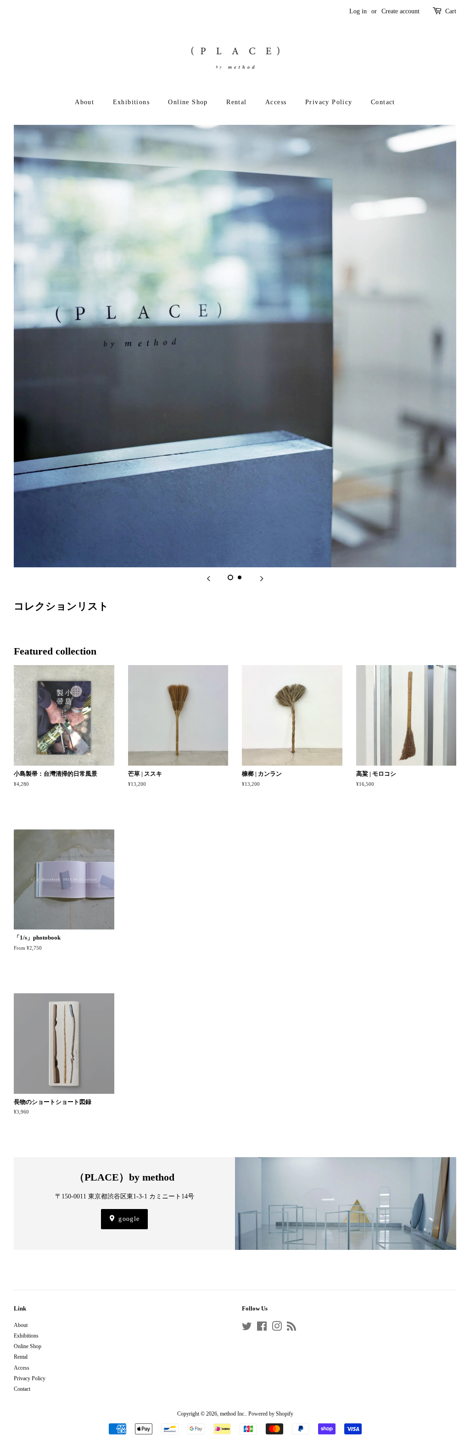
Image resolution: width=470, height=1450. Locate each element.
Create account (400, 11)
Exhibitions (131, 102)
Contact (383, 102)
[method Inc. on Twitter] (247, 1328)
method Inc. (233, 1414)
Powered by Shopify (270, 1414)
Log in (358, 11)
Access (275, 102)
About (84, 102)
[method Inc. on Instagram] (277, 1328)
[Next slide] (262, 579)
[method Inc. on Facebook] (262, 1328)
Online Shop (187, 102)
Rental (236, 102)
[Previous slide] (208, 579)
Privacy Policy (328, 102)
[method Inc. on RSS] (291, 1328)
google (128, 1218)
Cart (450, 11)
